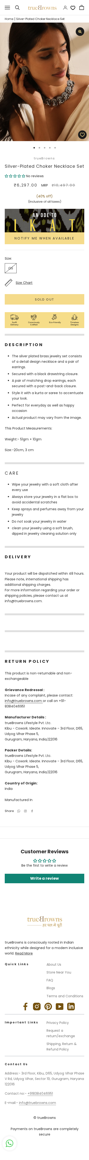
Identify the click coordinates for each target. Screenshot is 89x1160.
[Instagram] (37, 1006)
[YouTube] (59, 1006)
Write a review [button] (44, 878)
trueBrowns (44, 158)
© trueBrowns (44, 1117)
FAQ (50, 980)
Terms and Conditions (65, 996)
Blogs (51, 988)
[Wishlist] (73, 8)
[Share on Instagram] (25, 811)
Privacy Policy (58, 1022)
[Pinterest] (48, 1006)
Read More (24, 953)
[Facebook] (32, 811)
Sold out (44, 299)
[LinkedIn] (71, 1006)
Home (9, 19)
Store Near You (59, 972)
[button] (15, 176)
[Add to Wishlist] (82, 134)
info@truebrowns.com (24, 700)
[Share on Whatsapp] (18, 811)
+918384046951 (40, 1093)
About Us (54, 964)
